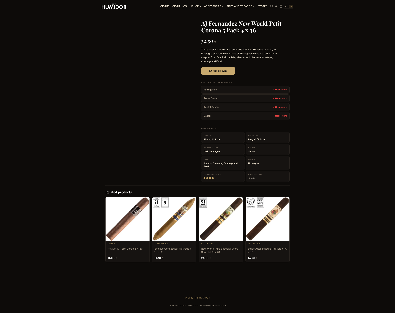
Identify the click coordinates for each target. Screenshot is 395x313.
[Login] (276, 6)
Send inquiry (220, 70)
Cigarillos (179, 6)
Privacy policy (193, 305)
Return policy (220, 305)
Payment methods (207, 305)
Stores (262, 6)
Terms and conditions (177, 305)
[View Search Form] (271, 6)
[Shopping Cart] (280, 6)
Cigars (164, 6)
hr (286, 6)
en (291, 6)
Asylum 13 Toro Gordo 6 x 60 (125, 248)
